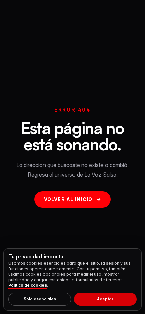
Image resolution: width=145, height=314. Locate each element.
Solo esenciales (40, 298)
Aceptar (105, 298)
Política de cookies (27, 285)
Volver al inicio (72, 199)
